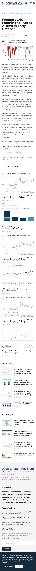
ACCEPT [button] (18, 566)
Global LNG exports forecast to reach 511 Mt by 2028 (23, 403)
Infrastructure (6, 13)
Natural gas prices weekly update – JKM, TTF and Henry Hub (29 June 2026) (23, 444)
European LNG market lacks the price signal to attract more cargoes (17, 352)
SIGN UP (6, 548)
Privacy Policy (22, 552)
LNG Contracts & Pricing (18, 13)
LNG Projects (6, 15)
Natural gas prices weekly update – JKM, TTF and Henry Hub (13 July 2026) (23, 393)
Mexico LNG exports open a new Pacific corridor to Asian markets (24, 422)
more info (5, 482)
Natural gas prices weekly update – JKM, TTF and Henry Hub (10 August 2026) (17, 321)
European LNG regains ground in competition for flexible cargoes (13, 228)
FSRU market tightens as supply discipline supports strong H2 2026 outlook (23, 433)
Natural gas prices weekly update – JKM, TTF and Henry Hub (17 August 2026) (17, 259)
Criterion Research (14, 153)
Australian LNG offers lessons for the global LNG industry (24, 454)
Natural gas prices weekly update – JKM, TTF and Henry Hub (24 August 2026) (17, 197)
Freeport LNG (23, 157)
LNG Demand (29, 13)
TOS (16, 552)
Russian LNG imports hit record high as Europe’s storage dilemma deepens (23, 382)
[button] (26, 35)
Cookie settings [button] (8, 566)
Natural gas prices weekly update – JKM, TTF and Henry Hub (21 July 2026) (23, 371)
